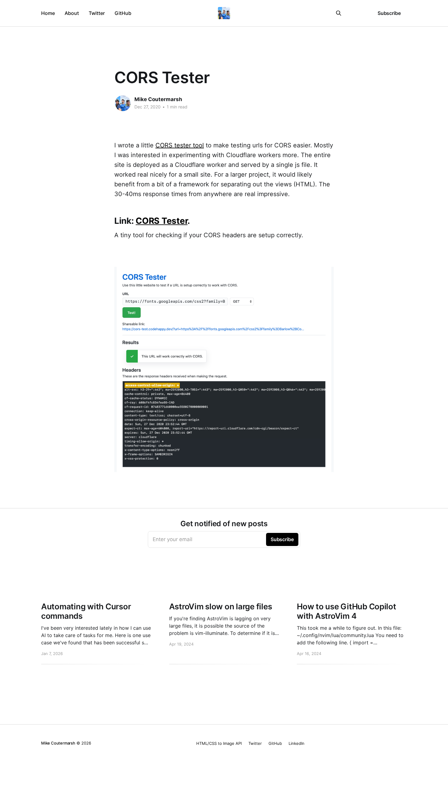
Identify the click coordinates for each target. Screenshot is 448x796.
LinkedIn (296, 743)
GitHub (123, 13)
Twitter (97, 13)
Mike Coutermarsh (158, 99)
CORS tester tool (179, 145)
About (72, 13)
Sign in (357, 13)
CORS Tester (161, 221)
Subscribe (389, 13)
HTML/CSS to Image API (219, 743)
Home (48, 13)
